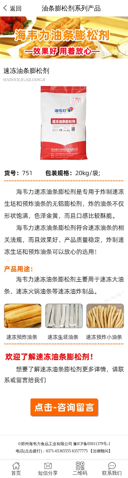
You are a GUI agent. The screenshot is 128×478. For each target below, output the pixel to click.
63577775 (80, 451)
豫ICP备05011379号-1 (91, 444)
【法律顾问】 (100, 451)
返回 (16, 8)
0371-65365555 (58, 451)
